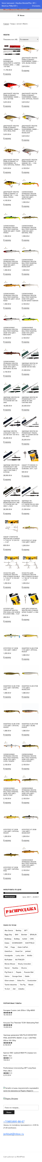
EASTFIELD (29, 943)
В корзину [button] (7, 74)
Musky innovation (24, 964)
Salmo (7, 976)
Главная (6, 24)
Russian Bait (28, 972)
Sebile (27, 976)
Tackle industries (11, 984)
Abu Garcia (9, 930)
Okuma (24, 968)
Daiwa (7, 943)
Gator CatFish (23, 947)
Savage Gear (17, 976)
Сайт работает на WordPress (14, 1157)
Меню (22, 15)
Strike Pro (21, 980)
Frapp (13, 947)
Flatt (6, 947)
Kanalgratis (9, 955)
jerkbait (28, 951)
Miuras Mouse (10, 964)
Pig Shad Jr (9, 972)
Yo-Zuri (7, 989)
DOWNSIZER (17, 943)
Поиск (8, 1112)
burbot (24, 939)
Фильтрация (10, 896)
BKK (16, 934)
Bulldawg (8, 939)
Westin (30, 984)
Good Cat (18, 951)
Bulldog (16, 939)
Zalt (14, 989)
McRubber (8, 959)
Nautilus (15, 968)
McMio (29, 955)
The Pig (22, 984)
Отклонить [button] (36, 6)
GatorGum (8, 951)
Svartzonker (31, 980)
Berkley (18, 930)
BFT (25, 930)
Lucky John (20, 955)
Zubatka (21, 989)
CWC (32, 939)
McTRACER (19, 959)
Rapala (18, 972)
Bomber (24, 934)
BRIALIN (33, 934)
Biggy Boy (8, 934)
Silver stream (9, 980)
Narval (7, 968)
